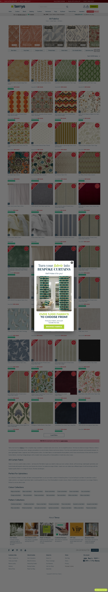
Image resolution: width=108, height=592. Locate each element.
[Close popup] (72, 262)
